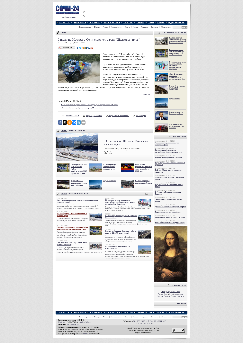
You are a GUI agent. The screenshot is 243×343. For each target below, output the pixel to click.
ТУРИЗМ (140, 22)
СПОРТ (151, 22)
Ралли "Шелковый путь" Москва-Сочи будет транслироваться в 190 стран (89, 105)
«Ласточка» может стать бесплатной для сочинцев (176, 126)
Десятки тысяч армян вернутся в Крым (170, 207)
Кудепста (180, 296)
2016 (151, 321)
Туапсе (173, 296)
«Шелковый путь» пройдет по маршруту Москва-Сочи (82, 108)
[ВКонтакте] (76, 48)
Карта (135, 27)
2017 (147, 321)
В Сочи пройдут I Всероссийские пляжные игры (110, 166)
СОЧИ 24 (146, 94)
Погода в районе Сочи (170, 292)
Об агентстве (166, 27)
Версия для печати (94, 116)
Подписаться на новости (118, 116)
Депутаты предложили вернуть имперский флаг (167, 144)
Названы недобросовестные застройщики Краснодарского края (168, 151)
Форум (127, 27)
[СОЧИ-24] (67, 14)
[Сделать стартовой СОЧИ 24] (84, 10)
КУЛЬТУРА (128, 22)
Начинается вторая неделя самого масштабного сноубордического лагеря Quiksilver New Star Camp (120, 202)
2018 (143, 321)
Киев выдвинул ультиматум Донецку (169, 157)
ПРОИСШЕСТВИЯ (112, 22)
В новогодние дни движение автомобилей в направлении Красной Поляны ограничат (177, 40)
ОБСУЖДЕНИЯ (179, 136)
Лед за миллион (109, 181)
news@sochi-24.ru (73, 324)
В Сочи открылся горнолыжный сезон (143, 182)
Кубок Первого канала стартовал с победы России (79, 183)
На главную (141, 116)
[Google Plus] (91, 48)
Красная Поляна (163, 296)
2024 (134, 321)
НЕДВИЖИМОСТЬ (176, 22)
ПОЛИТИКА (94, 22)
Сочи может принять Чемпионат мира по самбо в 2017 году (143, 167)
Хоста (166, 294)
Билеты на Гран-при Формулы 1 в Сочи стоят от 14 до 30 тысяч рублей (120, 232)
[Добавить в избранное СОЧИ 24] (84, 14)
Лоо (170, 294)
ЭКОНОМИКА (80, 22)
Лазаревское (178, 294)
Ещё (146, 194)
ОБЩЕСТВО (64, 22)
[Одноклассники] (82, 48)
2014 (160, 321)
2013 (164, 321)
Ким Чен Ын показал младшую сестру (169, 223)
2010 (146, 323)
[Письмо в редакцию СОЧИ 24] (84, 17)
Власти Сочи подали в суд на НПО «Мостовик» (177, 87)
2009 (150, 323)
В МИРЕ (161, 22)
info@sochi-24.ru (85, 322)
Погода (97, 27)
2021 (139, 321)
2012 (137, 323)
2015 (156, 321)
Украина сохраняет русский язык (168, 212)
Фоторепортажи (85, 27)
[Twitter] (79, 48)
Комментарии (116, 27)
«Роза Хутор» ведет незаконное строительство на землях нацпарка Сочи (177, 76)
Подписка (144, 27)
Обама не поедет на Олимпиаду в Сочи (176, 113)
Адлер (160, 294)
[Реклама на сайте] (170, 282)
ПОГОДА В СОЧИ (179, 285)
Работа (105, 27)
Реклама (154, 27)
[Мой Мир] (85, 48)
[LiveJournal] (88, 48)
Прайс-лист (62, 322)
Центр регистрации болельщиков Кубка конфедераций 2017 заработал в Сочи (72, 228)
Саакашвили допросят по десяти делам (170, 217)
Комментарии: (72, 115)
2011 (141, 323)
